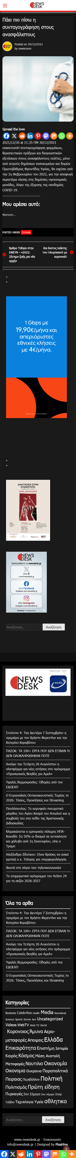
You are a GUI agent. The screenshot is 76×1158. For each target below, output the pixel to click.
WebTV (23, 1024)
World (43, 1025)
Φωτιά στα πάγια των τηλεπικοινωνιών (33, 867)
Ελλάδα (26, 232)
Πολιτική (51, 1078)
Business (10, 1013)
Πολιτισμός (16, 1087)
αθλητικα (55, 1100)
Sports (18, 1019)
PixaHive (62, 1144)
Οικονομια (15, 1070)
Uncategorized (50, 1018)
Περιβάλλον (31, 1079)
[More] (69, 135)
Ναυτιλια (34, 1063)
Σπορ (58, 1094)
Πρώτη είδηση (44, 1086)
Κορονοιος (17, 1031)
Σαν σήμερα (47, 1094)
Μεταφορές (15, 1063)
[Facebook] (6, 135)
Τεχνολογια (24, 1101)
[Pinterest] (38, 135)
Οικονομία (55, 1063)
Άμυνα (36, 1031)
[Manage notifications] (66, 1149)
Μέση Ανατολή (47, 1055)
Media (47, 1012)
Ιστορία (62, 1048)
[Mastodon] (45, 135)
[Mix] (53, 135)
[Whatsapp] (61, 135)
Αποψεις (35, 1039)
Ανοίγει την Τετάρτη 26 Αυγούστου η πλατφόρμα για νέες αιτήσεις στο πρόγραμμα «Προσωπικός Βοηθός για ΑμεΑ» (38, 769)
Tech (34, 1019)
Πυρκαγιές (13, 1093)
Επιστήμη (46, 1048)
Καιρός (11, 1055)
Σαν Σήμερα (32, 1094)
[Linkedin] (30, 135)
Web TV (34, 1025)
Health (36, 1013)
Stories (27, 1019)
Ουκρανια (34, 1070)
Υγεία (38, 1101)
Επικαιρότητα (20, 1047)
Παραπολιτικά (55, 1070)
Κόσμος (26, 1055)
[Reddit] (22, 135)
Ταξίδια (9, 1102)
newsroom (24, 48)
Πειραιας (13, 1078)
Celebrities (24, 1013)
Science (9, 1019)
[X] (14, 135)
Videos (10, 1024)
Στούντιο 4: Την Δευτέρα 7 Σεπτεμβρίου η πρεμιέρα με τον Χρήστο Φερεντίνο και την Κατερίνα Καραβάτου (36, 738)
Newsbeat (60, 1013)
